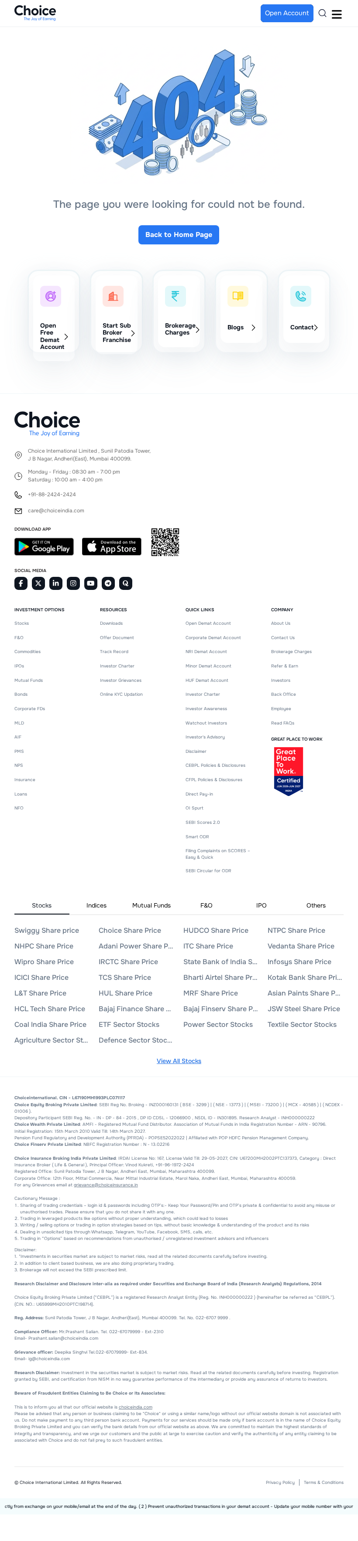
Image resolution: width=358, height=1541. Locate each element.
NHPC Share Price (43, 946)
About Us (280, 623)
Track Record (114, 651)
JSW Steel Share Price (304, 1008)
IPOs (19, 666)
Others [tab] (316, 905)
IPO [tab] (261, 905)
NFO (19, 808)
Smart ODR (197, 837)
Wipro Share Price (44, 961)
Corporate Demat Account (213, 637)
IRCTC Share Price (128, 961)
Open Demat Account (208, 623)
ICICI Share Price (41, 977)
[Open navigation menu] (337, 13)
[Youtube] (90, 583)
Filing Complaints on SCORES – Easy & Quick (218, 854)
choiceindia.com (135, 1407)
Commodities (27, 651)
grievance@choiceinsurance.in (106, 1185)
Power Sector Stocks (218, 1024)
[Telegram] (108, 583)
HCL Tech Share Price (49, 1008)
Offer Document (117, 637)
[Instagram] (73, 583)
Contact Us (283, 637)
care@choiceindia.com (56, 511)
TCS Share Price (125, 977)
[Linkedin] (55, 583)
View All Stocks (179, 1061)
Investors (280, 680)
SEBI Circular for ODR (208, 871)
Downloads (111, 623)
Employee (281, 708)
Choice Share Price (130, 930)
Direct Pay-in (199, 794)
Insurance (24, 779)
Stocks (21, 623)
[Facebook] (21, 583)
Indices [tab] (96, 905)
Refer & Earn (284, 666)
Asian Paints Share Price (305, 993)
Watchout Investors (206, 723)
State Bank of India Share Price (220, 961)
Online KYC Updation (121, 694)
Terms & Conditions (324, 1482)
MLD (19, 723)
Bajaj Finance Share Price (136, 1008)
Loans (20, 794)
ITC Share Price (208, 946)
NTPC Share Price (296, 930)
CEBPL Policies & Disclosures (215, 765)
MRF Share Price (210, 993)
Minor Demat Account (208, 666)
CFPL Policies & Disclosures (214, 779)
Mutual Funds (28, 680)
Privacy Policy (280, 1482)
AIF (17, 737)
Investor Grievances (120, 680)
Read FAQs (282, 723)
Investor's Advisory (205, 737)
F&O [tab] (206, 905)
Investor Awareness (206, 708)
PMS (19, 751)
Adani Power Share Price (136, 946)
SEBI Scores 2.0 (203, 822)
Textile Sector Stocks (302, 1024)
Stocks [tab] (42, 905)
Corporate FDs (29, 708)
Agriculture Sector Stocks (51, 1040)
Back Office (283, 694)
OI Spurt (194, 808)
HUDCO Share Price (215, 930)
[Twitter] (38, 583)
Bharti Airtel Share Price (220, 977)
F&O (19, 637)
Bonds (21, 694)
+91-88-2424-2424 (52, 494)
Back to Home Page (178, 234)
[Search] (323, 13)
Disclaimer (196, 751)
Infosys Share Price (299, 961)
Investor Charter (117, 666)
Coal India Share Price (50, 1024)
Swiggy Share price (46, 930)
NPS (18, 765)
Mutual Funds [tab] (151, 905)
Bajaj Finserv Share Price (220, 1008)
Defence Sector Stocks (136, 1040)
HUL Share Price (125, 993)
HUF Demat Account (207, 680)
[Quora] (125, 583)
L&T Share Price (40, 993)
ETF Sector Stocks (129, 1024)
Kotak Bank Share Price (305, 977)
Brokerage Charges (291, 651)
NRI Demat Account (206, 651)
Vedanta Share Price (301, 946)
